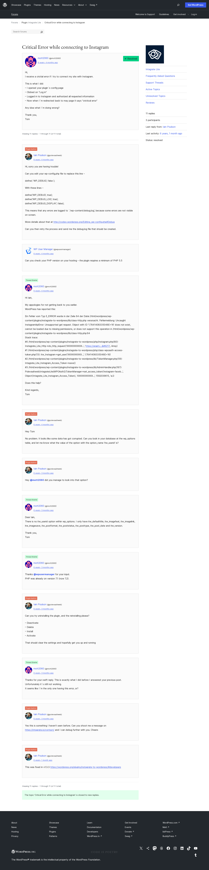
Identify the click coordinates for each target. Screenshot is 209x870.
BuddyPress (169, 836)
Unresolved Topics (155, 96)
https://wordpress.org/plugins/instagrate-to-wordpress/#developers (85, 767)
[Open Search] (178, 5)
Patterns (53, 836)
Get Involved (131, 822)
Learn (89, 822)
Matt (166, 827)
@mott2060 (37, 480)
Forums (14, 14)
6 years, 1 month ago (43, 760)
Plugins (52, 831)
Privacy (14, 836)
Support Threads (154, 82)
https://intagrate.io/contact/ (39, 729)
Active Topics (153, 89)
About (14, 822)
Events (128, 827)
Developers (92, 831)
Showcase (54, 822)
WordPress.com (171, 822)
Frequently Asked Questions (160, 76)
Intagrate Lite (34, 22)
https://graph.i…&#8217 (97, 346)
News (14, 827)
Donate (129, 831)
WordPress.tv (94, 836)
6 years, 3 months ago (44, 473)
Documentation (94, 827)
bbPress (168, 831)
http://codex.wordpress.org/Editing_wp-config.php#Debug (84, 221)
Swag (129, 836)
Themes (53, 827)
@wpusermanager (44, 574)
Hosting (15, 831)
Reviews (150, 102)
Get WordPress (195, 5)
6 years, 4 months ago (48, 62)
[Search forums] (41, 31)
